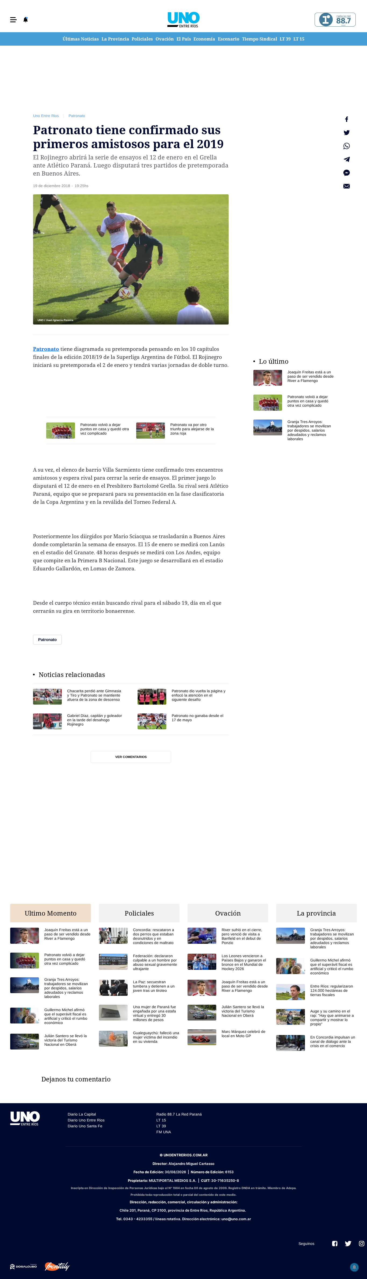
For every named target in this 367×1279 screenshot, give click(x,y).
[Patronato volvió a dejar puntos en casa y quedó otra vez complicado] (88, 430)
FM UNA (163, 1132)
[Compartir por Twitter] (346, 132)
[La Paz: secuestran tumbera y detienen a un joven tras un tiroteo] (139, 988)
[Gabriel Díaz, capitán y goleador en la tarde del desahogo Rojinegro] (78, 721)
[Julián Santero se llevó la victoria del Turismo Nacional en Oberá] (50, 1042)
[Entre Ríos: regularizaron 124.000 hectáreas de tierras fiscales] (316, 992)
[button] (13, 19)
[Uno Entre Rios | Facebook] (334, 1243)
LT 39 (285, 39)
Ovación (165, 39)
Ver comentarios (131, 757)
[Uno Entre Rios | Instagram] (361, 1243)
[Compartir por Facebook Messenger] (346, 172)
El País (184, 39)
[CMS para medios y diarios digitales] (23, 1266)
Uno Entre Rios (46, 116)
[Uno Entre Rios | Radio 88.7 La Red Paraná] (334, 19)
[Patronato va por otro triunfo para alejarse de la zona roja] (175, 430)
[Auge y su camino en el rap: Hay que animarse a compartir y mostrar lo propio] (316, 1017)
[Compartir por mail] (346, 186)
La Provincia (115, 39)
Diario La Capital (82, 1114)
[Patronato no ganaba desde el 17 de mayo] (183, 721)
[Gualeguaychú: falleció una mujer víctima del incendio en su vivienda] (139, 1039)
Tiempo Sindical (259, 39)
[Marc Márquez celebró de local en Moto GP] (228, 1037)
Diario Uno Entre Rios (86, 1120)
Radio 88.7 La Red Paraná (179, 1114)
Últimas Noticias (81, 39)
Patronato (77, 116)
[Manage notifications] (354, 1267)
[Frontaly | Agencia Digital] (53, 1266)
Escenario (228, 39)
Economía (204, 39)
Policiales (142, 39)
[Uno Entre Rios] (183, 19)
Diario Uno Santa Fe (85, 1126)
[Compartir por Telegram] (346, 159)
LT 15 (298, 39)
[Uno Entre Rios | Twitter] (348, 1243)
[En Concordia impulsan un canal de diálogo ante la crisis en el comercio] (316, 1043)
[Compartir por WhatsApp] (346, 146)
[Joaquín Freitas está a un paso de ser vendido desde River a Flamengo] (293, 378)
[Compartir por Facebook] (346, 119)
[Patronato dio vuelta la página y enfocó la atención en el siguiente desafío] (183, 697)
